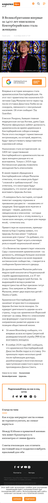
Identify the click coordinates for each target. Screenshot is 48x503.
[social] (13, 396)
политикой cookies (35, 493)
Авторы (31, 473)
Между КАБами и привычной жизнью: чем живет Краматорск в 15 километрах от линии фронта (24, 435)
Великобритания (9, 376)
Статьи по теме (10, 409)
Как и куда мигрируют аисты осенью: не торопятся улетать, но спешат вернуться (23, 421)
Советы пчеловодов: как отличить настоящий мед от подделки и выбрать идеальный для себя (24, 449)
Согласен (17, 499)
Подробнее (30, 499)
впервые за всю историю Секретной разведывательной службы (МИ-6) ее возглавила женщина (25, 336)
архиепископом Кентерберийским (20, 94)
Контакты (17, 473)
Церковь (22, 376)
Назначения (24, 373)
